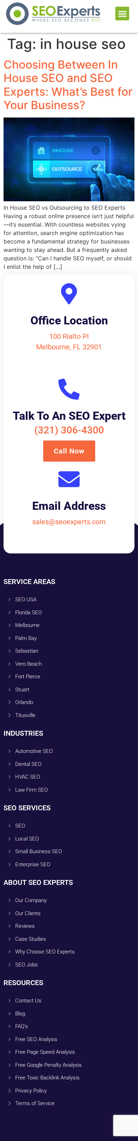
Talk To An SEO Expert (69, 416)
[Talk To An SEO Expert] (69, 389)
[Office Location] (69, 293)
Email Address (69, 506)
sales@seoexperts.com (69, 522)
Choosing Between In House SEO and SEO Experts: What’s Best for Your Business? (68, 85)
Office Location (69, 320)
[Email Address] (69, 479)
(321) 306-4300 (69, 430)
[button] (122, 13)
